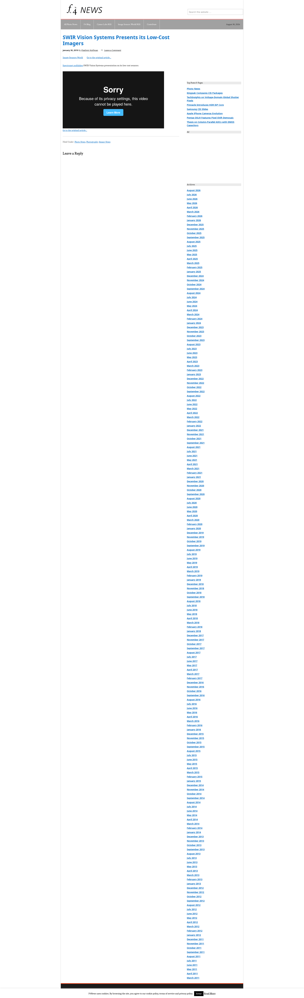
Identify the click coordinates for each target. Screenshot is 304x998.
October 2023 (194, 335)
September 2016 (196, 695)
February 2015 (194, 776)
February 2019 (194, 575)
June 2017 (192, 661)
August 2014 (193, 802)
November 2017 (195, 639)
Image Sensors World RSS (129, 24)
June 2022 (192, 404)
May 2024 (192, 305)
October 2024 (194, 284)
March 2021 (193, 468)
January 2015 (194, 780)
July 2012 (192, 909)
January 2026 (194, 220)
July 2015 (192, 755)
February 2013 (194, 879)
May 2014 (192, 815)
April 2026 (192, 207)
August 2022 (193, 395)
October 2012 (194, 896)
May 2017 (192, 665)
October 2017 (194, 643)
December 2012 (195, 887)
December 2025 (195, 224)
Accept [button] (199, 993)
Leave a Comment (112, 50)
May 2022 (192, 408)
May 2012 (192, 917)
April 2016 (192, 716)
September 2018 (196, 596)
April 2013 (192, 870)
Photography (92, 142)
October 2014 (194, 793)
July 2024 (192, 297)
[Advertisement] (214, 56)
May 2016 (192, 712)
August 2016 (193, 699)
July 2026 (192, 194)
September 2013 (196, 849)
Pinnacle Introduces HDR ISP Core (205, 104)
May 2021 (192, 459)
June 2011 (192, 964)
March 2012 (193, 926)
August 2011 (193, 956)
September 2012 (196, 900)
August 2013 (193, 853)
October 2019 (194, 541)
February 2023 (194, 370)
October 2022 (194, 387)
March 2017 (193, 673)
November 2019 (195, 536)
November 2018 (195, 588)
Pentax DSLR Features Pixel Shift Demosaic (210, 117)
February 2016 (194, 725)
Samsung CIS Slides (197, 109)
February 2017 (194, 678)
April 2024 (192, 310)
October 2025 (194, 233)
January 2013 (194, 883)
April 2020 (192, 515)
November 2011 (195, 943)
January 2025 (194, 271)
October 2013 (194, 845)
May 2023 (192, 357)
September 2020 (196, 494)
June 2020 (192, 507)
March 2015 (193, 772)
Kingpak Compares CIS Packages (205, 92)
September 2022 (196, 391)
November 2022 (195, 382)
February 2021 (194, 472)
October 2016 (194, 691)
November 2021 (195, 434)
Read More (210, 993)
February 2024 (194, 318)
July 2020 (192, 502)
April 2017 (192, 669)
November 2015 (195, 738)
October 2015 (194, 742)
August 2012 (193, 905)
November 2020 (195, 485)
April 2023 (192, 361)
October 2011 (194, 947)
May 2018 (192, 614)
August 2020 (193, 498)
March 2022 (193, 417)
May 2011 (192, 969)
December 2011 (195, 939)
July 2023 (192, 348)
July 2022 (192, 400)
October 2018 (194, 592)
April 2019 (192, 566)
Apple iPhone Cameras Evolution (205, 113)
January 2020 (194, 528)
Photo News (80, 142)
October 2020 (194, 489)
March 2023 (193, 365)
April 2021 (192, 464)
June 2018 (192, 609)
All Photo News (70, 24)
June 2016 (192, 708)
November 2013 (195, 840)
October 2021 (194, 438)
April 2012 (192, 922)
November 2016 (195, 686)
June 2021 (192, 455)
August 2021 (193, 447)
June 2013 (192, 862)
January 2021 (194, 477)
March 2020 (193, 519)
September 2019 (196, 545)
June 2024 (192, 301)
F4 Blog (87, 24)
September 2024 (196, 288)
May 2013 (192, 866)
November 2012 (195, 892)
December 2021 (195, 429)
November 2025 (195, 228)
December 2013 (195, 836)
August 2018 (193, 601)
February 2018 (194, 626)
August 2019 (193, 549)
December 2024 (195, 275)
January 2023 (194, 374)
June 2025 (192, 250)
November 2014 (195, 789)
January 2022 (194, 425)
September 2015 (196, 746)
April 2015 (192, 768)
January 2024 (194, 322)
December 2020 (195, 481)
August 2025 (193, 241)
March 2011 (193, 977)
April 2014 (192, 819)
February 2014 (194, 828)
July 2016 (192, 703)
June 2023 (192, 352)
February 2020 (194, 524)
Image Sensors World (73, 57)
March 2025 (193, 263)
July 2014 (192, 806)
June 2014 (192, 810)
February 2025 (194, 267)
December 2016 (195, 682)
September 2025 (196, 237)
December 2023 (195, 327)
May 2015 (192, 763)
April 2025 (192, 258)
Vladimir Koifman (89, 50)
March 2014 (193, 823)
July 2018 (192, 605)
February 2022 (194, 421)
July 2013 (192, 857)
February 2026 (194, 215)
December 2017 (195, 635)
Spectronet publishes (73, 65)
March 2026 (193, 211)
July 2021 (192, 451)
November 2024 (195, 280)
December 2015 (195, 733)
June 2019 (192, 558)
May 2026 (192, 203)
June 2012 (192, 913)
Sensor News (104, 142)
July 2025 (192, 245)
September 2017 (196, 648)
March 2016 (193, 721)
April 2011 (192, 973)
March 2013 (193, 875)
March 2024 (193, 314)
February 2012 (194, 930)
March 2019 (193, 571)
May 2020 (192, 511)
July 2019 (192, 554)
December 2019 (195, 532)
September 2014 (196, 798)
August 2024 (193, 293)
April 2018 (192, 618)
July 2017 (192, 656)
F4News (72, 9)
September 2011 (196, 952)
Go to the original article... (99, 57)
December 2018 (195, 584)
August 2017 (193, 652)
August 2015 (193, 750)
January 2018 (194, 631)
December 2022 (195, 378)
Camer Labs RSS (104, 24)
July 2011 (192, 960)
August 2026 (193, 190)
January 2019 (194, 579)
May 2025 (192, 254)
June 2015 (192, 759)
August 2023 (193, 344)
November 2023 (195, 331)
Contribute (151, 24)
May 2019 (192, 562)
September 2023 (196, 340)
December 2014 (195, 785)
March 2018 (193, 622)
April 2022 (192, 412)
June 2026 (192, 198)
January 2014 (194, 832)
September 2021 (196, 442)
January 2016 (194, 729)
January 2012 (194, 934)
